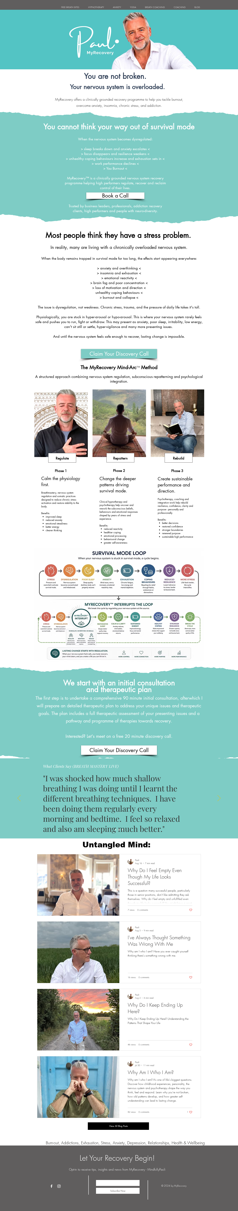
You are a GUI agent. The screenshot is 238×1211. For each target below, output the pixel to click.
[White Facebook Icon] (51, 1186)
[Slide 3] (122, 829)
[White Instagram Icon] (59, 1186)
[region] (61, 461)
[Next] (219, 798)
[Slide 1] (115, 829)
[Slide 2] (118, 829)
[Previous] (19, 798)
